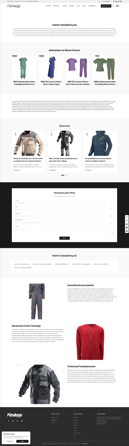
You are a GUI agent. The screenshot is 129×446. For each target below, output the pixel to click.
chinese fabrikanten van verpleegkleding (81, 264)
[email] (127, 220)
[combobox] (18, 222)
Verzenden (64, 238)
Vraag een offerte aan (106, 6)
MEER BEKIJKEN (16, 170)
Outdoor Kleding (54, 417)
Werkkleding (53, 420)
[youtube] (118, 1)
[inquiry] (127, 217)
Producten (56, 5)
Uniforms (53, 422)
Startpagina (48, 5)
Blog (74, 435)
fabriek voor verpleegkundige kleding (22, 267)
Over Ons (64, 5)
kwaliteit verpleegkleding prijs (62, 264)
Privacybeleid (84, 443)
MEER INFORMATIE (24, 67)
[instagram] (121, 1)
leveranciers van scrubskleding (101, 264)
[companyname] (13, 5)
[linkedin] (116, 1)
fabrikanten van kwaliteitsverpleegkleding (42, 264)
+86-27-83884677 (106, 1)
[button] (62, 175)
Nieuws (84, 5)
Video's (78, 5)
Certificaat (71, 5)
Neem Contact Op (92, 5)
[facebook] (114, 1)
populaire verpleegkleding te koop (22, 264)
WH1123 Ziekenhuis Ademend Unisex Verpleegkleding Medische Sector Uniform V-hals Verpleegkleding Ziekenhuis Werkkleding (24, 83)
